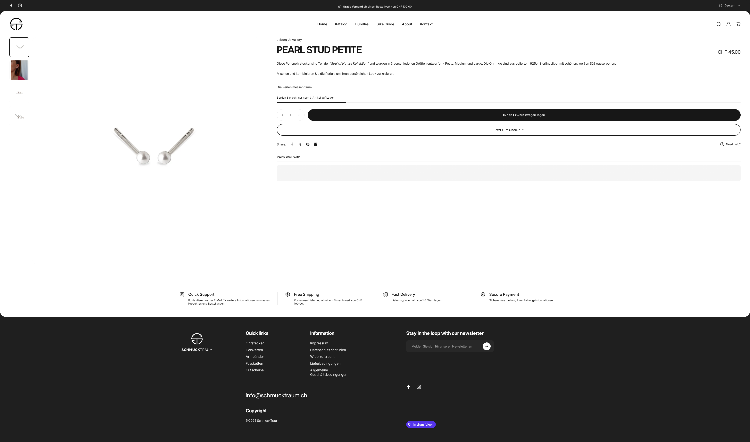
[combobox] (730, 5)
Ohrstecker (255, 343)
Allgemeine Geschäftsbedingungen (328, 372)
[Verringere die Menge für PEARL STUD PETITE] (281, 115)
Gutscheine (255, 370)
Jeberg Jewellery (289, 40)
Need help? (733, 144)
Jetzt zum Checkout (508, 130)
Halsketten (254, 350)
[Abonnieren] (487, 346)
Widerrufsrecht (322, 357)
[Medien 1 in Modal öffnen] (145, 150)
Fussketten (254, 363)
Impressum (319, 343)
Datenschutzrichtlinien (328, 350)
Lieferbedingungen (325, 363)
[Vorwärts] (249, 160)
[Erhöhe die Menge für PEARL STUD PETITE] (299, 115)
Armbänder (255, 357)
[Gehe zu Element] (19, 47)
